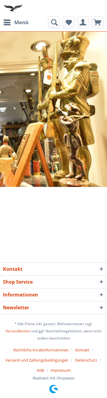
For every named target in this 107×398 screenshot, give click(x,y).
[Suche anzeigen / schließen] (54, 22)
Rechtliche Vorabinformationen (41, 350)
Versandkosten (18, 331)
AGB (40, 370)
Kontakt (82, 350)
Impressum (61, 370)
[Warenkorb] (97, 22)
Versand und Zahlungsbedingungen (36, 360)
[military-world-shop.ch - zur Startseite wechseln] (13, 8)
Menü (21, 22)
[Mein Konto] (83, 22)
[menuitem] (16, 22)
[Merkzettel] (68, 22)
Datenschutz (86, 360)
